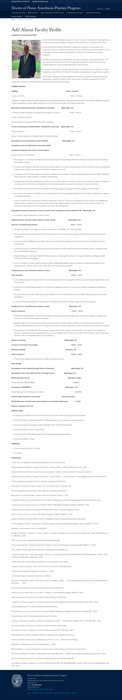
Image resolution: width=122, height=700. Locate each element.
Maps (29, 693)
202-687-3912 (37, 685)
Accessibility (48, 693)
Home (13, 19)
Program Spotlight (16, 16)
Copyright (35, 693)
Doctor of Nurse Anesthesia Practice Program (45, 8)
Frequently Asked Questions (75, 13)
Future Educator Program (93, 13)
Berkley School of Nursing (40, 2)
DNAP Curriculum (33, 13)
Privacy (42, 693)
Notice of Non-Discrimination (62, 693)
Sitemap (74, 693)
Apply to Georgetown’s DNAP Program (52, 13)
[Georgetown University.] (20, 1)
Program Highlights (30, 16)
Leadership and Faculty (18, 13)
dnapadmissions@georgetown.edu (42, 689)
